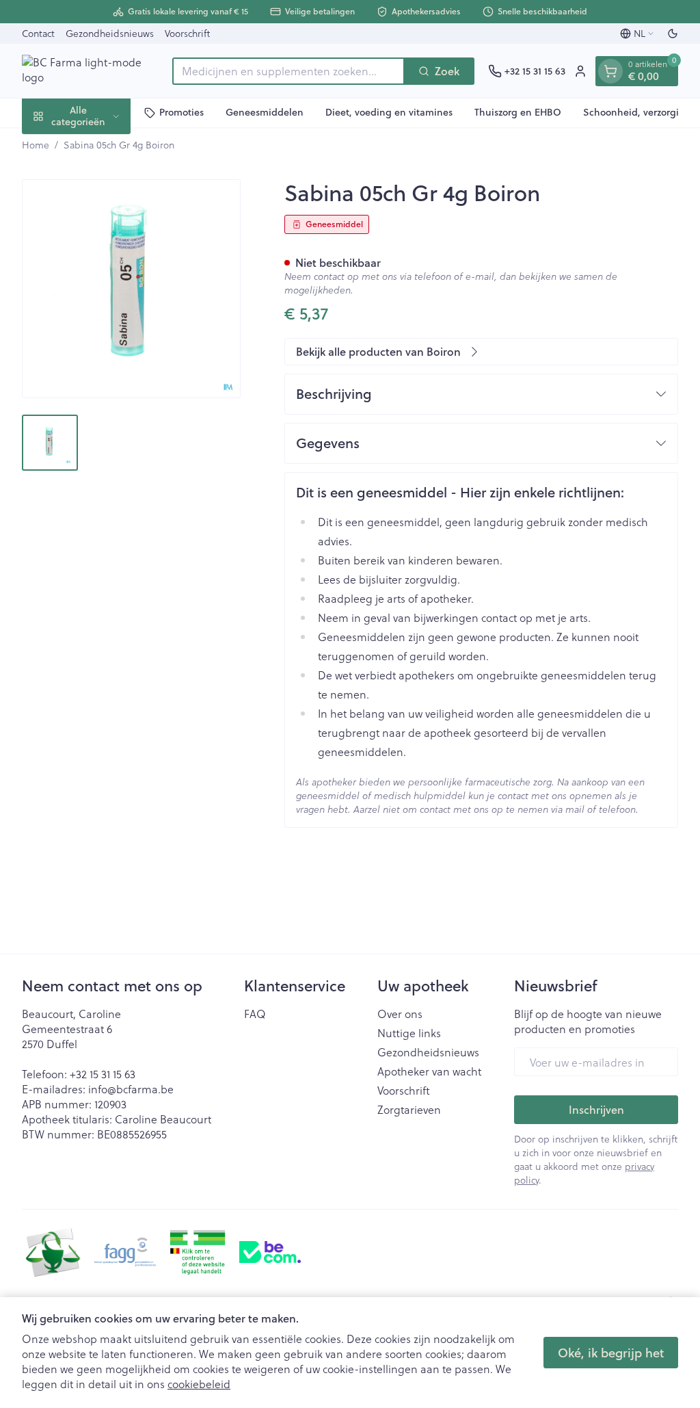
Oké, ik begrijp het (611, 1352)
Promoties (181, 112)
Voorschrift (187, 33)
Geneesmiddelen (265, 112)
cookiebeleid (198, 1384)
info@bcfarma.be (131, 1089)
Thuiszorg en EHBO (517, 112)
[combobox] (288, 71)
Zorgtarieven (409, 1109)
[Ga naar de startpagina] (90, 71)
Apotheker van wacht (429, 1071)
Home (35, 145)
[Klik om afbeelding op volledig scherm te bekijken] (131, 288)
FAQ (255, 1013)
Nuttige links (409, 1033)
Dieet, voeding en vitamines (389, 112)
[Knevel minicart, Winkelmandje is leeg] (610, 71)
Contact (38, 33)
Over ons (399, 1013)
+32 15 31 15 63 (102, 1074)
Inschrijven (596, 1109)
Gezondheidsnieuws (110, 33)
